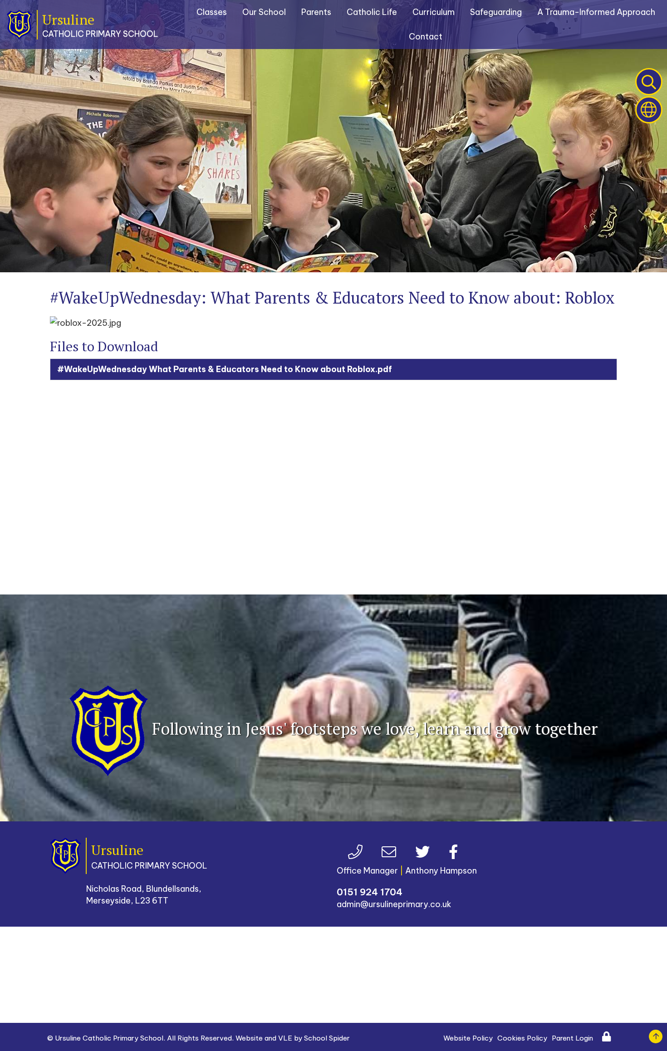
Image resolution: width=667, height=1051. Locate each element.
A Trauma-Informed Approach (596, 12)
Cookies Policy (522, 1038)
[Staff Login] (600, 1038)
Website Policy (468, 1038)
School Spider (327, 1038)
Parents (316, 12)
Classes (211, 12)
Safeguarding (496, 12)
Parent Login (572, 1038)
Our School (264, 12)
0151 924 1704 (369, 892)
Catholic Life (372, 12)
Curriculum (433, 12)
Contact (425, 36)
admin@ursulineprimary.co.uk (394, 904)
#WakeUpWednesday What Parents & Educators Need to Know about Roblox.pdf (224, 369)
